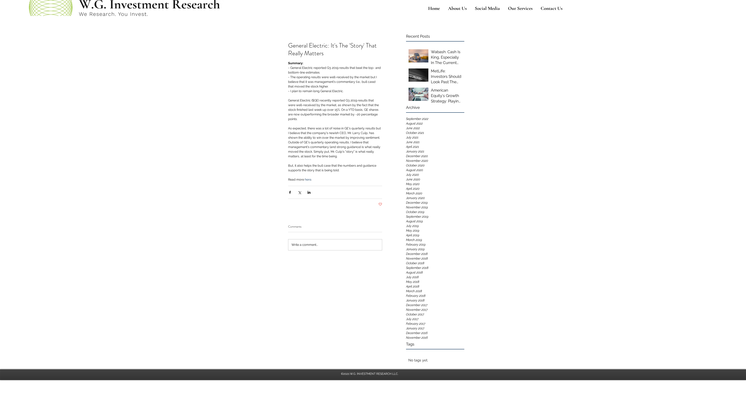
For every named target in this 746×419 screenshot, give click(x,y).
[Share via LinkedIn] (309, 192)
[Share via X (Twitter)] (299, 192)
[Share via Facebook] (290, 192)
